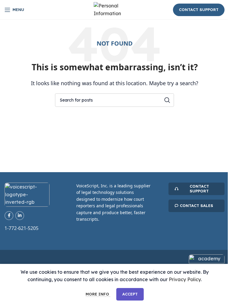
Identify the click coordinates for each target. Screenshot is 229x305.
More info (98, 294)
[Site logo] (114, 9)
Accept (130, 294)
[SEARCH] (167, 100)
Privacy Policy (185, 279)
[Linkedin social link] (19, 215)
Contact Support (199, 9)
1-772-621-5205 (21, 228)
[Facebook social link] (8, 215)
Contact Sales (196, 205)
